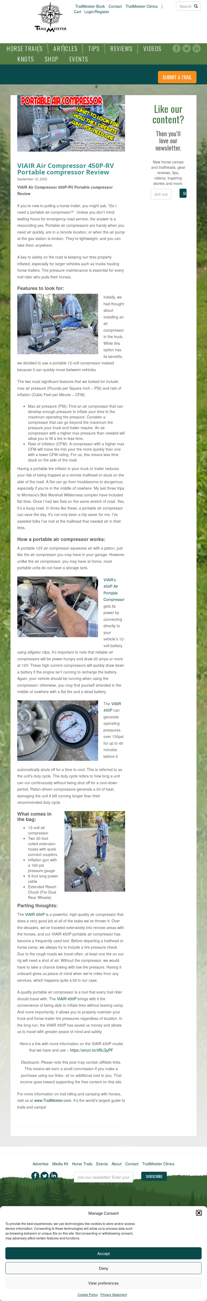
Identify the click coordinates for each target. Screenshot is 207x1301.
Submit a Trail (177, 77)
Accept (103, 1253)
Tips (93, 48)
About (117, 1163)
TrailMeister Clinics (142, 6)
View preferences (103, 1283)
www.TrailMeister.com (52, 1100)
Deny (103, 1268)
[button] (199, 1213)
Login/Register (96, 11)
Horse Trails (24, 48)
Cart (77, 11)
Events (78, 59)
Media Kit (60, 1163)
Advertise (41, 1163)
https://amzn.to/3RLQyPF (91, 1050)
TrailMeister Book (90, 6)
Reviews (121, 48)
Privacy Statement (114, 1294)
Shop (51, 59)
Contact (115, 6)
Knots (25, 59)
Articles (65, 48)
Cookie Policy (88, 1294)
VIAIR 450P (35, 914)
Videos (152, 48)
